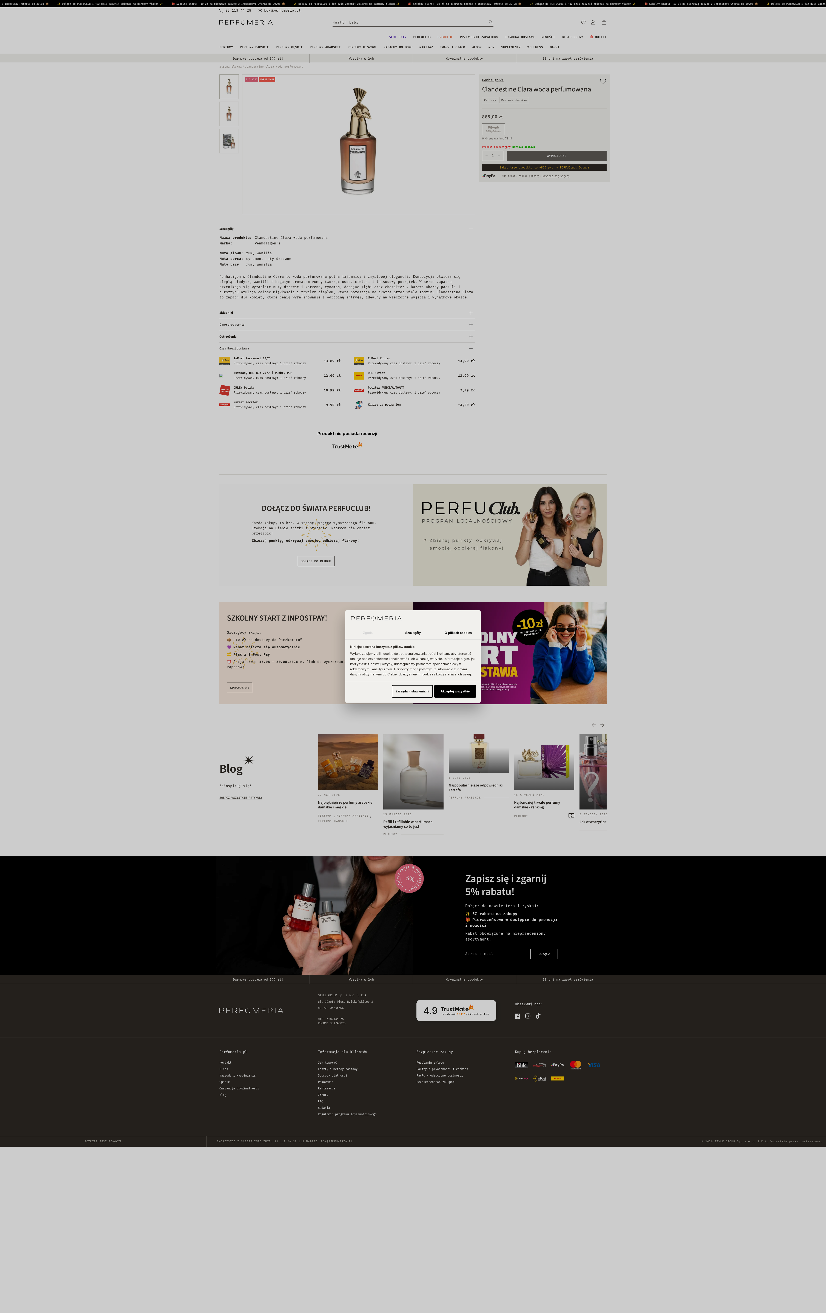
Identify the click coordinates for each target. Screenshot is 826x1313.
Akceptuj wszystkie (455, 691)
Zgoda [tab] (368, 633)
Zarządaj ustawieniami (412, 691)
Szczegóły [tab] (413, 633)
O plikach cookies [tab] (458, 633)
